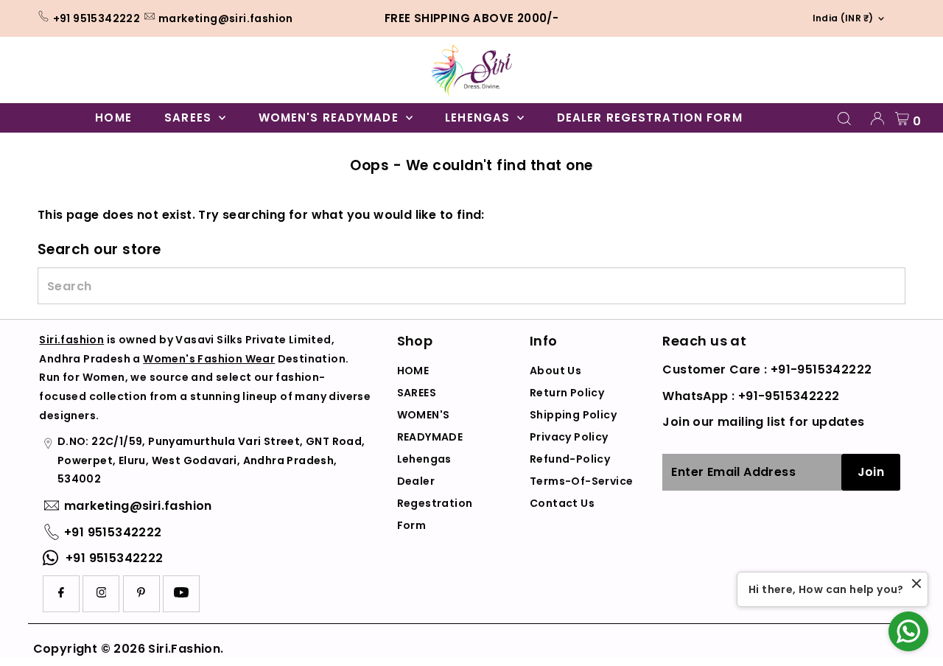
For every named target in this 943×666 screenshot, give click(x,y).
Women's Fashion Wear (209, 358)
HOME (113, 117)
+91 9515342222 (97, 18)
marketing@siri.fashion (225, 18)
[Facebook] (61, 593)
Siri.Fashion (184, 648)
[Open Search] (844, 119)
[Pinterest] (141, 593)
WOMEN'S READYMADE (330, 117)
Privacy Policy (569, 437)
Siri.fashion (71, 339)
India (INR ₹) (839, 18)
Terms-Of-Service (581, 481)
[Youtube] (181, 593)
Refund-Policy (570, 459)
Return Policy (567, 392)
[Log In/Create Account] (877, 118)
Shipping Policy (573, 414)
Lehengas (479, 117)
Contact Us (562, 503)
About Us (555, 370)
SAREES (189, 117)
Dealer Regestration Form (650, 117)
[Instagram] (102, 593)
